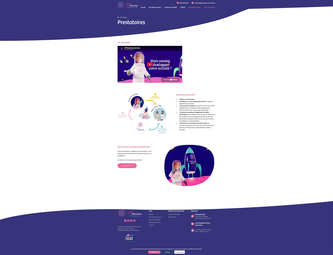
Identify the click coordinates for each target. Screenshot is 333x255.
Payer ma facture (209, 7)
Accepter (154, 252)
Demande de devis (194, 7)
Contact (182, 7)
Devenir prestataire (174, 214)
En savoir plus (179, 252)
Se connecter (125, 166)
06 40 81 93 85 (183, 3)
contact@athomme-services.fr (204, 3)
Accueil (143, 7)
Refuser (167, 252)
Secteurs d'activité (171, 7)
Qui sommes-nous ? (155, 7)
